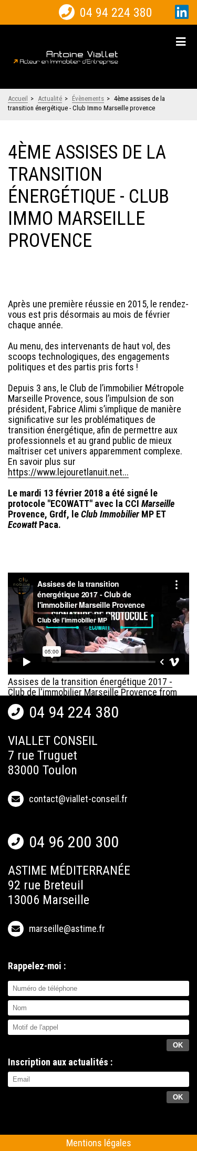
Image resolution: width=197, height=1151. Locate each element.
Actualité (50, 98)
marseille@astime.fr (67, 928)
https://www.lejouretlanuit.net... (68, 472)
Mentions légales (98, 1142)
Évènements (88, 98)
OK (178, 1097)
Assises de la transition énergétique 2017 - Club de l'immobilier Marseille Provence (90, 687)
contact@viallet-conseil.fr (78, 798)
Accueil (18, 98)
